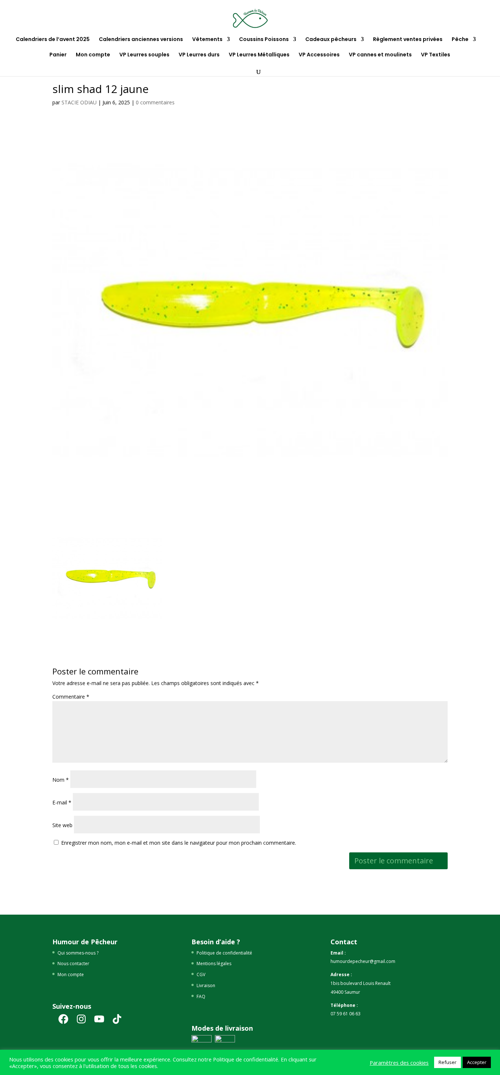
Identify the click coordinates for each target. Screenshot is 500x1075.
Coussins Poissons (264, 40)
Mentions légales (214, 963)
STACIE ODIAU (79, 102)
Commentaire (70, 696)
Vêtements (207, 40)
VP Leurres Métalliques (259, 55)
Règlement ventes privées (408, 40)
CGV (201, 974)
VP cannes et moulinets (380, 55)
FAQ (201, 996)
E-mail (61, 802)
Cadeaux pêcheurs (331, 40)
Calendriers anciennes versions (141, 40)
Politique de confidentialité (224, 953)
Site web (62, 825)
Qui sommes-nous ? (77, 953)
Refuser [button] (447, 1062)
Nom (60, 779)
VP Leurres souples (144, 55)
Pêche (460, 40)
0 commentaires (155, 102)
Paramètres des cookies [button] (399, 1062)
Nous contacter (73, 963)
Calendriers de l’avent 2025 (53, 40)
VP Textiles (435, 55)
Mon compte (93, 55)
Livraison (206, 985)
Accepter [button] (476, 1062)
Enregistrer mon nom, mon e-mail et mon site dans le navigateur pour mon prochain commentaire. (178, 842)
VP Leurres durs (199, 55)
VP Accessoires (319, 55)
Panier (58, 55)
